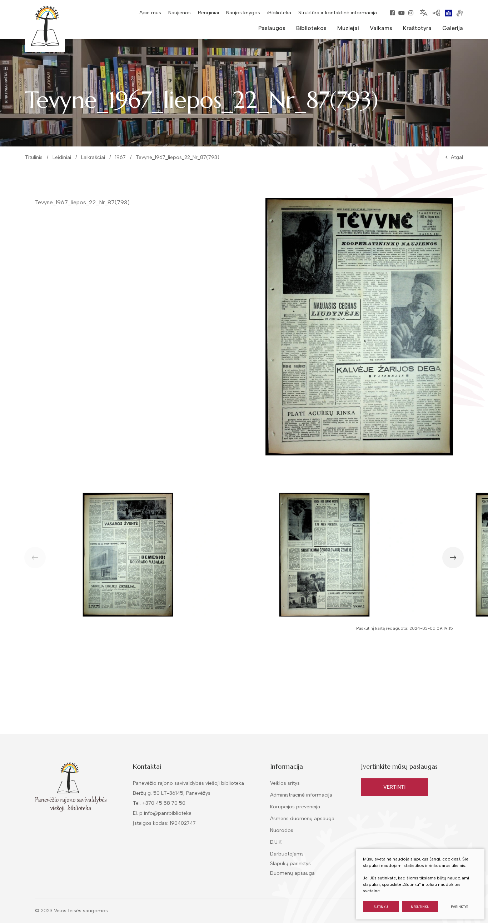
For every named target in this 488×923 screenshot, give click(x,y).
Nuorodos (281, 830)
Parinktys (459, 907)
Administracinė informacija (301, 795)
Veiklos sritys (285, 783)
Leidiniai (62, 157)
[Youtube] (402, 13)
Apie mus (150, 13)
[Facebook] (392, 13)
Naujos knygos (243, 13)
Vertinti (394, 787)
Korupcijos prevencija (295, 807)
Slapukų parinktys (290, 864)
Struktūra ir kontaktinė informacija (337, 13)
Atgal (457, 157)
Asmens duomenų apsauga (302, 818)
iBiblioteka (279, 13)
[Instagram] (411, 13)
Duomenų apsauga (292, 873)
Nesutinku (420, 907)
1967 (120, 157)
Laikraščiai (93, 157)
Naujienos (179, 13)
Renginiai (208, 13)
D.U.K (276, 842)
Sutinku (381, 907)
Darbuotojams (287, 854)
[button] (453, 557)
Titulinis (34, 157)
